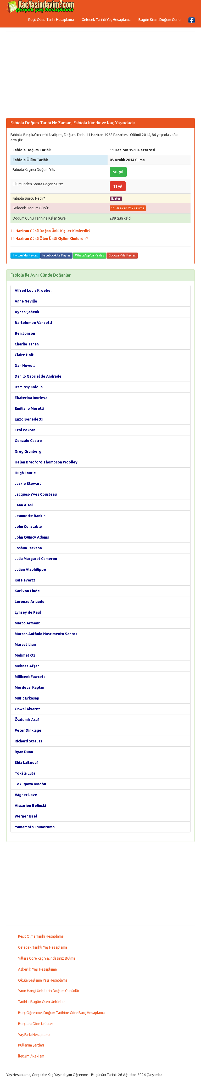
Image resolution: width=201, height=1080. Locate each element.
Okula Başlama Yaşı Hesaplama (43, 980)
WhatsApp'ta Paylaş (89, 255)
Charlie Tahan (27, 344)
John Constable (28, 526)
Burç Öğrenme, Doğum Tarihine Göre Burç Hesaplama (61, 1013)
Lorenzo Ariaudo (29, 602)
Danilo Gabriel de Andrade (38, 376)
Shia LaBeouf (26, 762)
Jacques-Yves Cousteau (36, 494)
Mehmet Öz (25, 655)
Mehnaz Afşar (27, 666)
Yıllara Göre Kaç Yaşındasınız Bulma (46, 958)
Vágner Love (26, 795)
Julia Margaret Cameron (36, 559)
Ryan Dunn (24, 752)
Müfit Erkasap (27, 698)
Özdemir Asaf (27, 720)
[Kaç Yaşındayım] (40, 6)
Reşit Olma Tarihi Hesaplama (51, 20)
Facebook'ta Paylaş (56, 255)
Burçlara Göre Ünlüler (35, 1024)
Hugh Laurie (25, 473)
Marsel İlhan (25, 644)
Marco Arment (27, 623)
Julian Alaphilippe (30, 569)
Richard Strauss (28, 741)
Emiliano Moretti (29, 408)
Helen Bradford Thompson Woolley (46, 462)
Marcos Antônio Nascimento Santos (46, 634)
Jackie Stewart (28, 484)
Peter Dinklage (28, 730)
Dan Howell (25, 365)
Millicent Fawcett (30, 677)
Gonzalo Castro (28, 441)
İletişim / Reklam (31, 1056)
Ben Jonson (25, 333)
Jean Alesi (24, 505)
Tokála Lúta (25, 773)
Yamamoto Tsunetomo (35, 827)
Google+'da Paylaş (122, 255)
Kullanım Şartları (31, 1045)
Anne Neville (26, 301)
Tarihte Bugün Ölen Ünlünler (41, 1002)
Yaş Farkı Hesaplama (34, 1035)
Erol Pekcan (25, 430)
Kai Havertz (25, 580)
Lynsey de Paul (28, 612)
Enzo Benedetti (29, 419)
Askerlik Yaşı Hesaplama (37, 969)
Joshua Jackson (28, 548)
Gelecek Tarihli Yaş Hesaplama (106, 20)
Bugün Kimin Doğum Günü (159, 20)
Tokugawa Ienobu (30, 784)
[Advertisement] (100, 76)
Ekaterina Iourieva (31, 398)
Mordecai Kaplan (29, 687)
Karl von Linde (27, 591)
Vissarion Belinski (30, 805)
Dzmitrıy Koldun (29, 387)
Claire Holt (24, 355)
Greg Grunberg (28, 451)
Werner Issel (26, 816)
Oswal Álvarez (27, 709)
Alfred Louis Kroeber (33, 290)
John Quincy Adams (32, 537)
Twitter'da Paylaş (25, 255)
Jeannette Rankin (30, 516)
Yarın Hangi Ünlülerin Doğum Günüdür (48, 991)
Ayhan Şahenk (27, 312)
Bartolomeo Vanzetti (33, 323)
